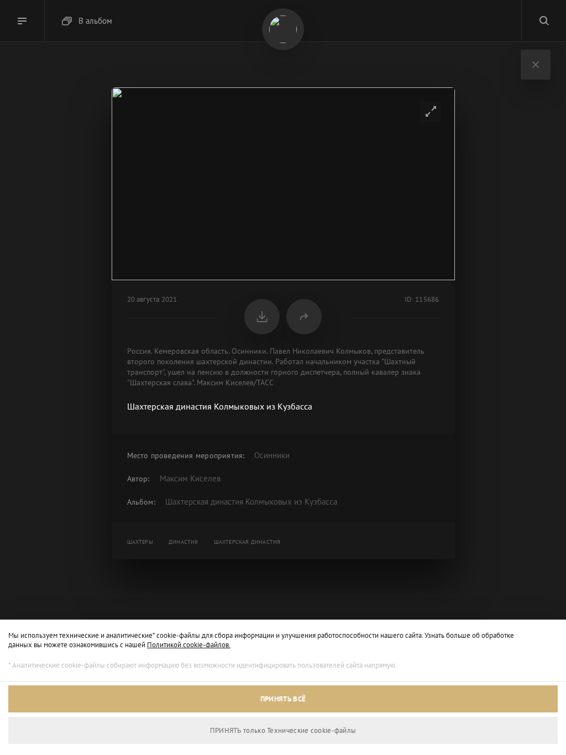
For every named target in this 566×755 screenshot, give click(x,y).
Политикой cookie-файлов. (188, 644)
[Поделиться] (304, 316)
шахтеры (140, 542)
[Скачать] (262, 316)
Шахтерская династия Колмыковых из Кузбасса (251, 501)
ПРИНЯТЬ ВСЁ (283, 699)
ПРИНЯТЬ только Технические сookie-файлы (283, 730)
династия (183, 542)
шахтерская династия (247, 542)
